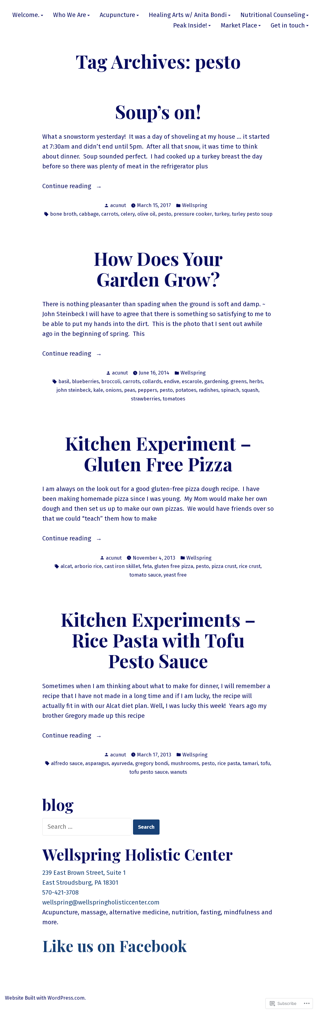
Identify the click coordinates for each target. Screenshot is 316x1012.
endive (171, 381)
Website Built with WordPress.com (45, 998)
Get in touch (288, 25)
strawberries (145, 399)
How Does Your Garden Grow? (158, 268)
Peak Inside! (190, 25)
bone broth (63, 214)
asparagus (97, 763)
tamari (250, 763)
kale (98, 390)
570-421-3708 (60, 892)
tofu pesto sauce (148, 772)
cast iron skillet (122, 566)
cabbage (89, 214)
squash (250, 390)
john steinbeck (73, 390)
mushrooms (185, 763)
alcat (66, 566)
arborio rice (88, 566)
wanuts (178, 772)
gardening (216, 381)
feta (147, 566)
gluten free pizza (173, 566)
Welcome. (26, 15)
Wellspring (194, 205)
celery (128, 214)
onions (114, 390)
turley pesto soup (252, 214)
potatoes (185, 390)
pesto (164, 214)
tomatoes (174, 399)
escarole (192, 381)
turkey (221, 214)
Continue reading (67, 186)
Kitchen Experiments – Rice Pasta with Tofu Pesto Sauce (158, 640)
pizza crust (223, 566)
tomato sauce (145, 575)
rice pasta (228, 763)
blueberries (85, 381)
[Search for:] (87, 826)
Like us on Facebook (114, 945)
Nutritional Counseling (272, 15)
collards (151, 381)
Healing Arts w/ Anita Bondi (188, 15)
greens (239, 381)
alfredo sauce (67, 763)
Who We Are (69, 15)
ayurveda (122, 763)
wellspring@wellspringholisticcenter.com (101, 902)
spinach (230, 390)
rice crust (249, 566)
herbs (256, 381)
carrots (109, 214)
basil (63, 381)
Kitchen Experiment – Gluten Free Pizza (158, 453)
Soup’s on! (158, 111)
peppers (147, 390)
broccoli (110, 381)
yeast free (175, 575)
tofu (265, 763)
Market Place (239, 25)
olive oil (146, 214)
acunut (118, 205)
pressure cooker (193, 214)
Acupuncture (117, 15)
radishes (208, 390)
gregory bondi (151, 763)
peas (129, 390)
